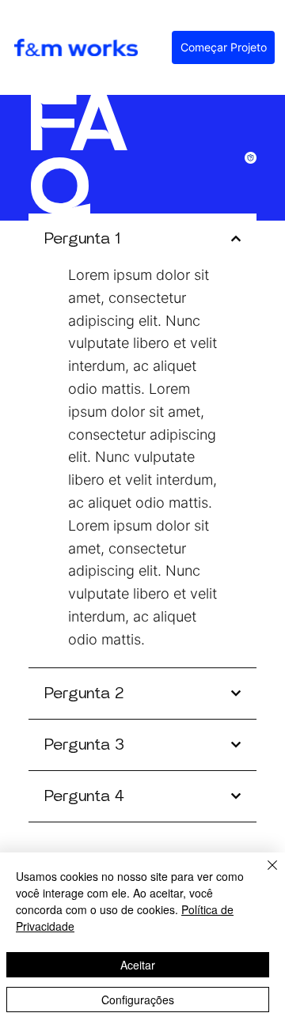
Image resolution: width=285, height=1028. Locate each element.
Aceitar (137, 965)
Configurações (137, 999)
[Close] (263, 875)
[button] (223, 47)
